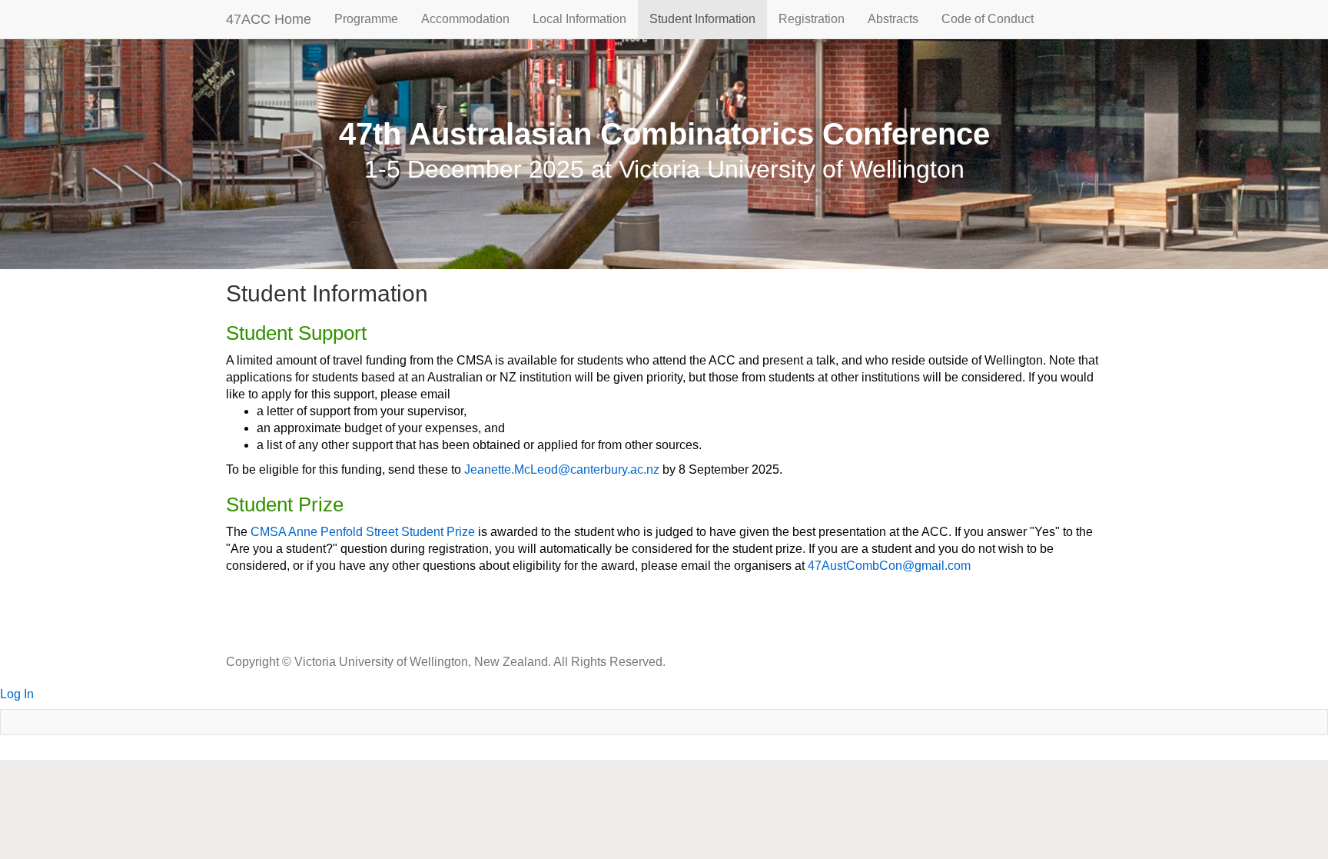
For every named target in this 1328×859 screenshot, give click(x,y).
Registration (812, 18)
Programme (366, 18)
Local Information (579, 18)
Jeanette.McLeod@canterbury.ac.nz (561, 469)
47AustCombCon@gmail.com (889, 565)
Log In (17, 694)
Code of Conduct (987, 18)
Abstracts (893, 18)
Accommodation (465, 18)
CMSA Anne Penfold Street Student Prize (363, 531)
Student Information (702, 18)
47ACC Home (268, 19)
